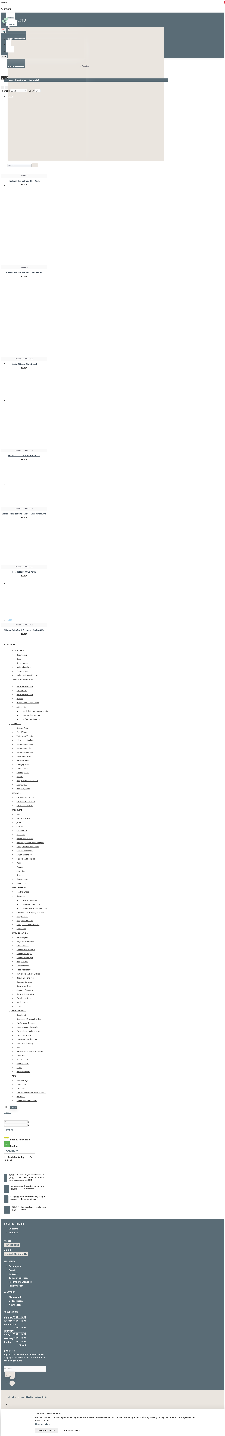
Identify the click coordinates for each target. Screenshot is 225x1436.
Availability (11, 1151)
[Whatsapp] (12, 1376)
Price (8, 1112)
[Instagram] (12, 1383)
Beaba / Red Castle (24, 359)
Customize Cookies (71, 1430)
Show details (41, 1424)
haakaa (24, 175)
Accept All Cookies (46, 1430)
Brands (9, 1130)
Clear (14, 1107)
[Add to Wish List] (3, 634)
